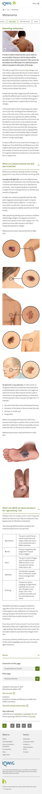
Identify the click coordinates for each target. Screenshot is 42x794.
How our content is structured (8, 745)
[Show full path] (8, 10)
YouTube (32, 716)
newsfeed (27, 714)
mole (4, 174)
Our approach (6, 749)
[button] (12, 726)
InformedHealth (7, 742)
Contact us (26, 744)
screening (15, 642)
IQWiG (4, 739)
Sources (5, 655)
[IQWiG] (8, 764)
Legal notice (6, 755)
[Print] (4, 726)
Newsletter (26, 739)
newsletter (18, 714)
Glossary (26, 752)
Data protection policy (28, 748)
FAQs (4, 752)
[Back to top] (37, 734)
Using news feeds (28, 742)
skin (26, 70)
